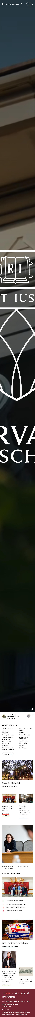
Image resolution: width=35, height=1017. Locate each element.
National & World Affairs (10, 946)
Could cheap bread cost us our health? (15, 943)
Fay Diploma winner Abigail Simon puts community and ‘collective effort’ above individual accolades (9, 977)
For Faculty (23, 743)
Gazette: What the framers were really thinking (25, 981)
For (23, 741)
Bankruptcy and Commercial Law (14, 1014)
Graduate (5, 731)
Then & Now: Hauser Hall (11, 783)
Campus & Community (9, 786)
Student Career (7, 744)
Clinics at (7, 741)
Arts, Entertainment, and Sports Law (16, 1012)
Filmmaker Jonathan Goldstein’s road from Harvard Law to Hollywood (25, 810)
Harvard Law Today (25, 729)
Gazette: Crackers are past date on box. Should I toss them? (15, 867)
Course (7, 737)
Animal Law (6, 1007)
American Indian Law (10, 1004)
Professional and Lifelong (8, 748)
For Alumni (23, 748)
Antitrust (5, 1009)
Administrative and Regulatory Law (15, 1001)
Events (25, 735)
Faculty (8, 735)
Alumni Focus (23, 818)
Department (23, 738)
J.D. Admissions (7, 728)
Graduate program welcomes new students (8, 808)
